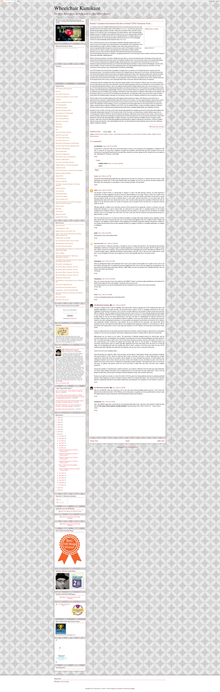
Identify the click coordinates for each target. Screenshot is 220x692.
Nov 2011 (61, 438)
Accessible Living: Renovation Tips (65, 409)
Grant (96, 176)
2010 (59, 487)
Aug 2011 (61, 445)
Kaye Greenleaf (98, 243)
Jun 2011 (61, 473)
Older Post (160, 441)
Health (149, 134)
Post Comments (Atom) (131, 447)
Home (127, 441)
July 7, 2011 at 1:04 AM (118, 305)
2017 (59, 420)
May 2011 (62, 475)
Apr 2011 (61, 478)
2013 (59, 429)
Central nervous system (101, 134)
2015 (59, 424)
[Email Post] (114, 131)
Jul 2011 (61, 447)
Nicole (96, 294)
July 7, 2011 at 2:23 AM (108, 401)
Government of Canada (139, 134)
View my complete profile (62, 383)
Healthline (70, 518)
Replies (98, 160)
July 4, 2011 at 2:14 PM (108, 261)
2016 (59, 422)
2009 (59, 490)
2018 (59, 417)
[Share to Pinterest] (110, 132)
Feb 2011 (61, 482)
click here (123, 28)
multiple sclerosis (156, 134)
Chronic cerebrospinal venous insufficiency (121, 134)
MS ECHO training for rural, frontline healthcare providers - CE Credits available (68, 405)
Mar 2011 (61, 480)
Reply (95, 156)
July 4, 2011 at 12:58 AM (111, 243)
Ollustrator (120, 688)
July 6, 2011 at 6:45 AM (108, 279)
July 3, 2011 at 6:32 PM (104, 233)
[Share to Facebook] (109, 132)
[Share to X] (107, 132)
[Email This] (104, 132)
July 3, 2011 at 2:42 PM (105, 190)
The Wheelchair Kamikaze (102, 305)
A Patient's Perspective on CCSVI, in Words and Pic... (68, 450)
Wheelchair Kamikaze (77, 7)
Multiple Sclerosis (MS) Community (61, 659)
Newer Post (94, 441)
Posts (59, 499)
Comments (61, 502)
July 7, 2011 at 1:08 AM (118, 387)
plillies (96, 190)
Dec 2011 (61, 436)
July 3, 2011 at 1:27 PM (104, 176)
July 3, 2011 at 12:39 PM (110, 146)
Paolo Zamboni (94, 136)
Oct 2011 (61, 440)
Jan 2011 (61, 485)
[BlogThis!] (105, 132)
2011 (58, 434)
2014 (59, 427)
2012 (59, 431)
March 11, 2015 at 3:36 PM (115, 163)
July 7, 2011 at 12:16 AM (105, 294)
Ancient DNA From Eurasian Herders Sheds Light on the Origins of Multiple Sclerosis (70, 401)
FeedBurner (73, 318)
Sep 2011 (61, 443)
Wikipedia (151, 48)
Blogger (132, 688)
